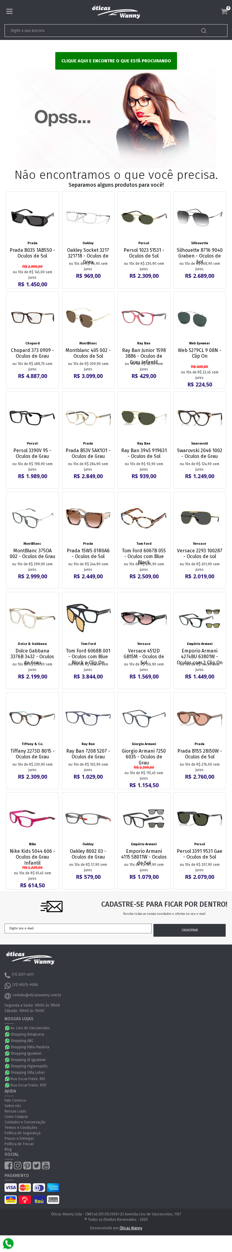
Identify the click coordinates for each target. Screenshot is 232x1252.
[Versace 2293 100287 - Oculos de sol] (200, 518)
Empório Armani (199, 644)
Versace (199, 544)
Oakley (88, 243)
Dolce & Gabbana (32, 644)
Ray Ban (143, 343)
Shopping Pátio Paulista (30, 1047)
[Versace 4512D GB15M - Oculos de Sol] (144, 618)
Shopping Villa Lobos (28, 1072)
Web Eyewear (199, 343)
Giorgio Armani (144, 744)
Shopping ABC (22, 1041)
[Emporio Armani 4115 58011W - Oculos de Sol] (144, 819)
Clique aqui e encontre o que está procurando (116, 61)
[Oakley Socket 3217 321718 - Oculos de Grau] (88, 218)
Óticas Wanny (131, 1228)
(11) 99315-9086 (25, 985)
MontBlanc (88, 343)
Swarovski (199, 443)
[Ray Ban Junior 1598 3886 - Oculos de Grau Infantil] (144, 318)
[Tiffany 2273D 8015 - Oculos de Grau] (32, 718)
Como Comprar (16, 1117)
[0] (224, 11)
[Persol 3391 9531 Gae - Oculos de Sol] (200, 819)
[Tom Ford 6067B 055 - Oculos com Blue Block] (144, 518)
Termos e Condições (21, 1127)
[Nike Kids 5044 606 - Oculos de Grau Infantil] (32, 819)
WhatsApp (8, 1028)
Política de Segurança (22, 1133)
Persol (143, 243)
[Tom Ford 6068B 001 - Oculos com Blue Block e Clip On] (88, 618)
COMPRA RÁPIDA (36, 235)
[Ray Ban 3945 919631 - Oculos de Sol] (144, 418)
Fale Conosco (15, 1100)
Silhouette (199, 243)
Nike (32, 844)
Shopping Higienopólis (29, 1066)
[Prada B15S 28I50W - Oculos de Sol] (200, 718)
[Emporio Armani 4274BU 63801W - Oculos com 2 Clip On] (200, 618)
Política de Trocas (19, 1144)
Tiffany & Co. (32, 744)
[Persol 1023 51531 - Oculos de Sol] (144, 218)
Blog (8, 1149)
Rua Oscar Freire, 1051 (28, 1085)
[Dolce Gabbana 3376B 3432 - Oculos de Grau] (32, 618)
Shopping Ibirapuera (27, 1034)
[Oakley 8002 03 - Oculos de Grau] (88, 819)
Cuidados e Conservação (25, 1122)
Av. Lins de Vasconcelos (30, 1028)
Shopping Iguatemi (26, 1053)
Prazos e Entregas (19, 1138)
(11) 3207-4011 (23, 974)
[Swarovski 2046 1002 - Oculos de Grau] (200, 418)
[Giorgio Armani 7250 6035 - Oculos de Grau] (144, 718)
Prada (32, 243)
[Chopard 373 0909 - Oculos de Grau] (32, 318)
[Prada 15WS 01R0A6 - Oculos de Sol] (88, 518)
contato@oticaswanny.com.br (36, 995)
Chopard (32, 343)
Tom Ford (143, 544)
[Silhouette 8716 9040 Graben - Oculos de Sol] (200, 218)
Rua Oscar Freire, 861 (28, 1079)
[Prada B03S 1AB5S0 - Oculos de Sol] (32, 218)
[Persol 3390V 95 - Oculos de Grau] (32, 418)
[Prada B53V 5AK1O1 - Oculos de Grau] (88, 418)
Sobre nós (13, 1106)
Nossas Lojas (15, 1111)
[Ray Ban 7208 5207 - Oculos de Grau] (88, 718)
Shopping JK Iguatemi (28, 1060)
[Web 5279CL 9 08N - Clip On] (200, 318)
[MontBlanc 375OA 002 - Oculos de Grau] (32, 518)
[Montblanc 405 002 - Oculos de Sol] (88, 318)
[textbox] (94, 30)
